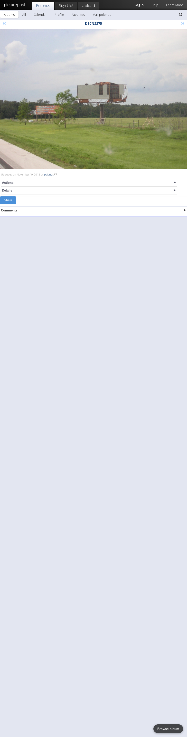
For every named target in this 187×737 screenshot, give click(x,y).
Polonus (43, 5)
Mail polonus (102, 14)
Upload (88, 5)
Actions (7, 182)
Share (8, 200)
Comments (9, 210)
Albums (9, 14)
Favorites (78, 14)
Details (7, 190)
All (24, 14)
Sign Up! (66, 5)
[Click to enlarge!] (93, 99)
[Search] (181, 14)
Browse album (168, 729)
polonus (49, 174)
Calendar (40, 14)
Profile (59, 14)
